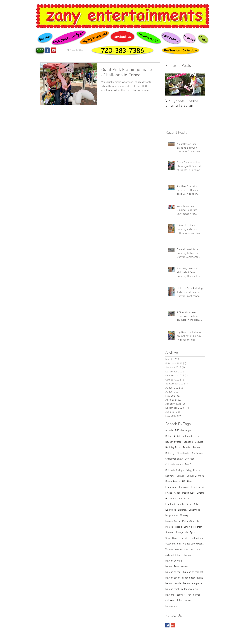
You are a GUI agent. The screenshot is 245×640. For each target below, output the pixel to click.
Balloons (188, 442)
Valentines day (173, 543)
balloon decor (172, 577)
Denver (180, 475)
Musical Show (172, 521)
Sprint (193, 532)
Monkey (184, 515)
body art (181, 594)
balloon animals (173, 560)
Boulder (187, 447)
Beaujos (199, 442)
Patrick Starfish (190, 521)
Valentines (197, 538)
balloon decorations (192, 577)
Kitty (196, 504)
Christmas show (174, 458)
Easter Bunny (172, 481)
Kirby (188, 504)
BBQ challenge (183, 430)
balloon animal (173, 572)
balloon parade (173, 583)
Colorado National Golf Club (179, 464)
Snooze (169, 532)
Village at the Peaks (193, 543)
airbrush (195, 549)
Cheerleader (183, 453)
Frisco (168, 492)
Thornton (184, 538)
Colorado (189, 458)
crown (187, 600)
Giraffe (200, 492)
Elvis (189, 481)
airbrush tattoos (173, 555)
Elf (183, 481)
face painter (171, 606)
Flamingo (184, 487)
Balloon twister (173, 442)
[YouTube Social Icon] (53, 50)
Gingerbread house (184, 492)
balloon (188, 555)
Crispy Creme (193, 470)
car (189, 594)
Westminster (182, 549)
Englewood (171, 487)
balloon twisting (189, 589)
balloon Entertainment (177, 566)
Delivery (169, 475)
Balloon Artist (172, 436)
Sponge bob (181, 532)
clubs (179, 600)
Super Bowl (171, 538)
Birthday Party (173, 447)
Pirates (169, 527)
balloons (170, 594)
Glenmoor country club (177, 498)
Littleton (182, 509)
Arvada (169, 430)
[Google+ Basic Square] (173, 625)
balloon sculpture (192, 583)
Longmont (194, 509)
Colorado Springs (174, 470)
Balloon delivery (190, 436)
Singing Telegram (193, 527)
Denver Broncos (195, 475)
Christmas (197, 453)
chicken (169, 600)
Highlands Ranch (174, 504)
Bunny (196, 447)
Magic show (171, 515)
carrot (196, 594)
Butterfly (170, 453)
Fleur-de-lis (197, 487)
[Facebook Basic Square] (167, 625)
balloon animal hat (193, 572)
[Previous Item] (171, 84)
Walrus (169, 549)
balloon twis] (172, 589)
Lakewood (170, 509)
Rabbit (178, 527)
